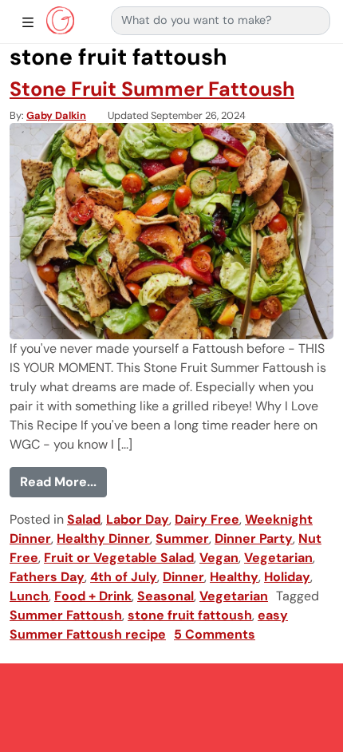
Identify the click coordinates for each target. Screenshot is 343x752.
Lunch (29, 596)
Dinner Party (254, 538)
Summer (182, 538)
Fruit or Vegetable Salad (119, 557)
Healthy (234, 576)
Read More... (63, 481)
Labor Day (137, 519)
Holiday (287, 576)
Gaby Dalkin (56, 115)
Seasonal (165, 596)
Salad (84, 519)
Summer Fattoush (66, 615)
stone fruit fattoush (190, 615)
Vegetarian (278, 557)
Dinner (183, 576)
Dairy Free (207, 519)
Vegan (219, 557)
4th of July (123, 576)
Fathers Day (47, 576)
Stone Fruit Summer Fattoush (152, 89)
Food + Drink (93, 596)
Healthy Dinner (103, 538)
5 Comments (214, 634)
